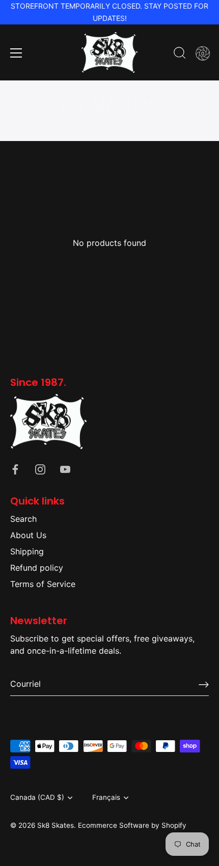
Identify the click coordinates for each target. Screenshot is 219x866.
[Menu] (16, 53)
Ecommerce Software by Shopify (132, 825)
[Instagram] (40, 468)
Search (23, 519)
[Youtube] (65, 468)
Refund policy (36, 568)
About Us (28, 535)
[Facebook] (15, 468)
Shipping (27, 551)
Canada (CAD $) (37, 797)
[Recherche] (180, 54)
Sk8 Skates (55, 825)
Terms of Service (42, 584)
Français (106, 797)
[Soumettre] (204, 684)
